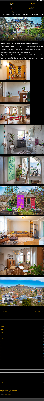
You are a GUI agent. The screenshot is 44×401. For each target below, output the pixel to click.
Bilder (1, 323)
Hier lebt (1, 335)
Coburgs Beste (2, 326)
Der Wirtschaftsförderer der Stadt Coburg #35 (8, 394)
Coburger (13, 14)
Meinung (1, 356)
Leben (1, 350)
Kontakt (39, 14)
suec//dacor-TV (2, 376)
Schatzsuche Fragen (2, 367)
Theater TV (1, 377)
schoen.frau (1, 368)
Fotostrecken (1, 329)
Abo (37, 14)
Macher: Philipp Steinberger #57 (8, 391)
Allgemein (1, 318)
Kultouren (1, 344)
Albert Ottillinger (2, 390)
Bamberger (9, 14)
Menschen (1, 362)
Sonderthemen (2, 370)
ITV (0, 341)
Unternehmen (2, 379)
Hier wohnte (1, 338)
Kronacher (23, 14)
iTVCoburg (27, 14)
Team (35, 14)
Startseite (4, 14)
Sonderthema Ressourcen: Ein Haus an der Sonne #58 (11, 390)
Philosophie (31, 14)
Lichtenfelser (17, 14)
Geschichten (1, 332)
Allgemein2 (1, 320)
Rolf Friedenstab (2, 391)
